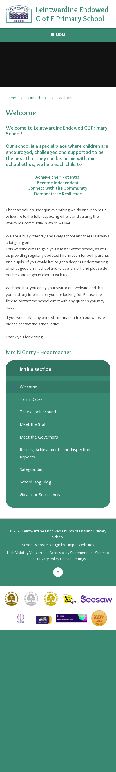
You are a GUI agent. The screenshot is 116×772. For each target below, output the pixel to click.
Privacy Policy (48, 559)
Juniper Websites (80, 544)
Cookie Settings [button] (73, 559)
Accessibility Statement (69, 552)
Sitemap (102, 552)
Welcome (67, 97)
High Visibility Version (24, 552)
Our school (37, 97)
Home (11, 97)
